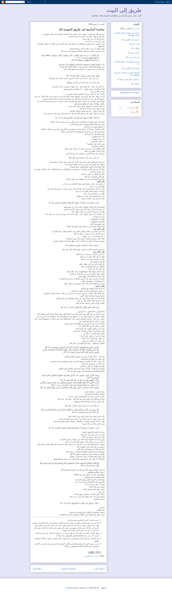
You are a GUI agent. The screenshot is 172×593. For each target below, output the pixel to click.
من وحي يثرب (133, 57)
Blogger (69, 588)
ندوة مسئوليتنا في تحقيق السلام (127, 62)
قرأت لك (135, 44)
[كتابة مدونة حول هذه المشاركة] (97, 552)
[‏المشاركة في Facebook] (92, 552)
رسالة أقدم (37, 569)
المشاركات (131, 108)
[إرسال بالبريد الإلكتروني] (99, 552)
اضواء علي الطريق (132, 68)
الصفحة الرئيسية (68, 569)
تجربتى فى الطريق (132, 40)
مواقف (136, 84)
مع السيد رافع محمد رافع (129, 79)
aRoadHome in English (129, 92)
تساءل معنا (135, 53)
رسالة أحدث (99, 569)
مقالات (136, 48)
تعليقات (133, 112)
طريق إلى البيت (124, 10)
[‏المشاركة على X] (94, 552)
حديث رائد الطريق (91, 556)
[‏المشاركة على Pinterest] (89, 552)
